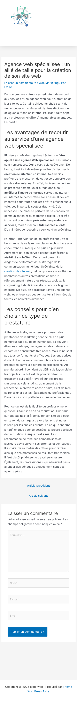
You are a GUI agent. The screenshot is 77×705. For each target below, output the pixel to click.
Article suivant (38, 495)
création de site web (17, 271)
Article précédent (38, 485)
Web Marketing (49, 82)
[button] (67, 35)
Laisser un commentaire (20, 82)
